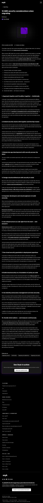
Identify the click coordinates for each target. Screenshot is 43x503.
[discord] (12, 479)
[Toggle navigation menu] (41, 2)
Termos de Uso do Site (22, 500)
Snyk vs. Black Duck (6, 464)
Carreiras (4, 445)
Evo (3, 388)
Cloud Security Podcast (7, 189)
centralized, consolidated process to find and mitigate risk (24, 111)
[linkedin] (6, 479)
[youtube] (4, 479)
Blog (3, 402)
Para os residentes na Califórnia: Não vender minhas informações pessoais (16, 501)
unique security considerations (21, 50)
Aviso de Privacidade (13, 500)
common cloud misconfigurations (14, 184)
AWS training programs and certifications (22, 189)
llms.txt (3, 409)
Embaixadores (5, 450)
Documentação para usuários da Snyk (10, 421)
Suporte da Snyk (5, 423)
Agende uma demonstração (8, 442)
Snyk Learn (4, 418)
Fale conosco (5, 440)
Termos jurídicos (5, 500)
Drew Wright (6, 19)
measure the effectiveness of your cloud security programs (16, 322)
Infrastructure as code (7, 227)
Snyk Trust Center (6, 431)
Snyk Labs (4, 416)
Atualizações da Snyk (6, 428)
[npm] (10, 479)
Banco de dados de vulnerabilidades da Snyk (11, 426)
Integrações (4, 391)
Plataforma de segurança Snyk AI (9, 385)
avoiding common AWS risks (24, 58)
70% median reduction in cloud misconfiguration (19, 237)
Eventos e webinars (6, 447)
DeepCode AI (5, 393)
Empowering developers (7, 209)
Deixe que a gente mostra (21, 370)
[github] (8, 479)
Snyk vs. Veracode (6, 459)
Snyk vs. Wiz (4, 466)
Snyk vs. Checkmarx (6, 461)
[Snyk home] (3, 2)
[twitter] (3, 479)
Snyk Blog (6, 7)
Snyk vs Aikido (5, 469)
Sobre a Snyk (5, 437)
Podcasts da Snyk (6, 404)
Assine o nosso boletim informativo (21, 489)
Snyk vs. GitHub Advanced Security (9, 456)
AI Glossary (4, 407)
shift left (7, 164)
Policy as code (33, 275)
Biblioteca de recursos (7, 399)
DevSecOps (19, 133)
